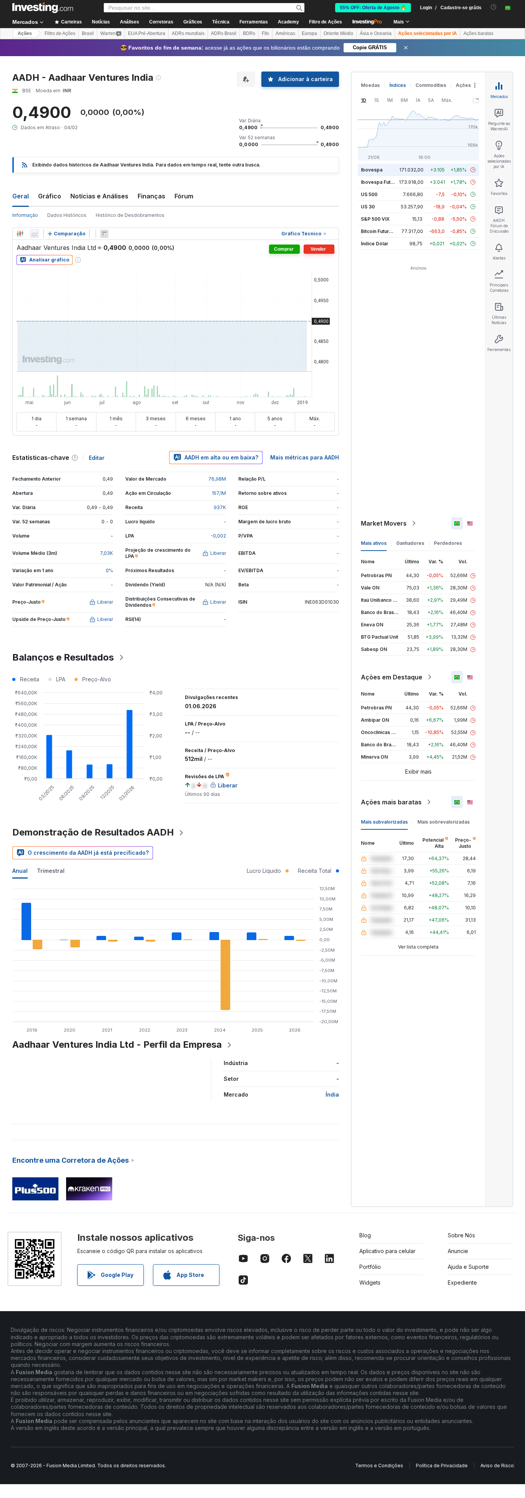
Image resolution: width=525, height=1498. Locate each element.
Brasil (88, 33)
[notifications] (493, 7)
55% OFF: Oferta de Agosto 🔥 (373, 7)
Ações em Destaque (391, 677)
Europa (309, 33)
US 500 (369, 194)
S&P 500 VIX (375, 219)
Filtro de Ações (325, 22)
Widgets (369, 1282)
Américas (285, 33)
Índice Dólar (374, 243)
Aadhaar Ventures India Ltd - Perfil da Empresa (117, 1044)
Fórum (183, 196)
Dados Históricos (66, 215)
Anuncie (458, 1251)
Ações (25, 33)
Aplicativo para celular (387, 1251)
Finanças (151, 196)
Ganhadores (410, 543)
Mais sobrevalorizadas (443, 822)
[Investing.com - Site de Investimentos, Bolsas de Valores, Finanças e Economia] (42, 7)
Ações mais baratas (391, 802)
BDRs (249, 33)
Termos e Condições (379, 1465)
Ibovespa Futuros (381, 182)
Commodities (430, 85)
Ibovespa (371, 170)
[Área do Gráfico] (34, 234)
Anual (20, 870)
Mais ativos (374, 543)
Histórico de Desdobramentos (130, 215)
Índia (332, 1094)
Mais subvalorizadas (384, 822)
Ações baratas (478, 33)
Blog (365, 1235)
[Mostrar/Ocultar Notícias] (104, 234)
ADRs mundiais (188, 33)
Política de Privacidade (442, 1465)
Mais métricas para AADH (304, 457)
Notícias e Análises (99, 196)
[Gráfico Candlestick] (20, 234)
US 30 (368, 207)
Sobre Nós (461, 1235)
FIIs (265, 33)
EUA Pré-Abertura (146, 33)
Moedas (370, 85)
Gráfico (49, 196)
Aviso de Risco (497, 1465)
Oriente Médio (338, 33)
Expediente (462, 1282)
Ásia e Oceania (376, 33)
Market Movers (384, 523)
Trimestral (51, 870)
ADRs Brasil (223, 33)
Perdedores (448, 543)
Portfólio (370, 1266)
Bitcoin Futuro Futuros (385, 231)
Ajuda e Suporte (468, 1266)
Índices (397, 85)
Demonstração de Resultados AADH (93, 832)
